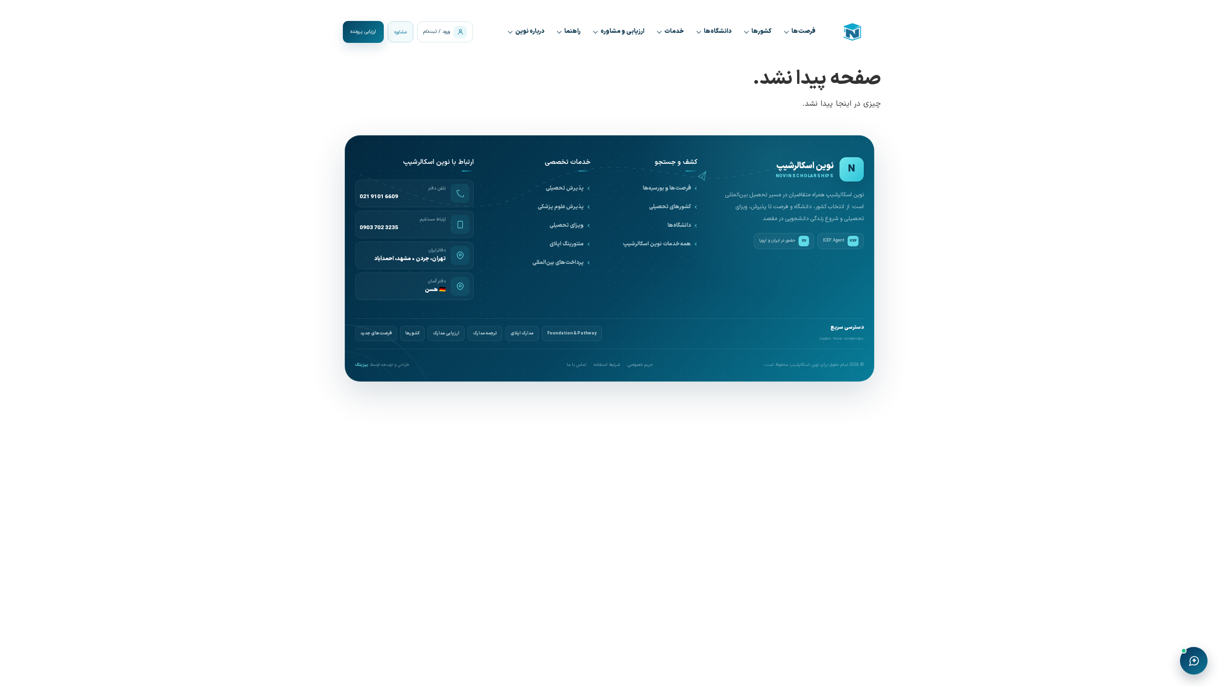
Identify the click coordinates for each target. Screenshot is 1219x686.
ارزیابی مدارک (446, 333)
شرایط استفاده (607, 365)
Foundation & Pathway (572, 333)
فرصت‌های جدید (376, 333)
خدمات (674, 31)
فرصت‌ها (803, 31)
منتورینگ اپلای (567, 244)
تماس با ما (576, 365)
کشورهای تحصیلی (670, 206)
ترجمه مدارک (485, 333)
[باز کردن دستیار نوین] (1194, 661)
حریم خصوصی (640, 365)
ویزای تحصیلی (567, 225)
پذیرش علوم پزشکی (561, 206)
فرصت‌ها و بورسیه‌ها (667, 188)
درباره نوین (529, 31)
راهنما (572, 31)
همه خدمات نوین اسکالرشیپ (657, 244)
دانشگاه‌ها (717, 31)
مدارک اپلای (522, 333)
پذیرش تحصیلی (565, 188)
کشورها (761, 31)
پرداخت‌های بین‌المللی (558, 262)
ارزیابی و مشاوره (622, 31)
